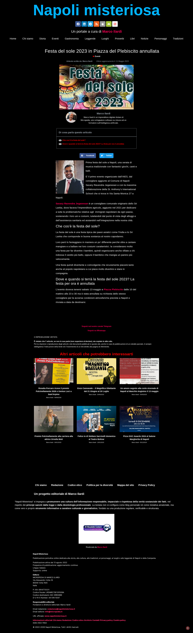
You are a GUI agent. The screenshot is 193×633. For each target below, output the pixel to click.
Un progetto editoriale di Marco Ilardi (59, 494)
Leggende (90, 38)
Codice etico (75, 485)
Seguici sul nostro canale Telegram (96, 326)
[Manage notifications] (188, 628)
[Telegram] (90, 24)
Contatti (96, 620)
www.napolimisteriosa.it (55, 616)
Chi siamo (27, 38)
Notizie (144, 38)
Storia (42, 38)
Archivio (88, 620)
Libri (132, 38)
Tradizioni (178, 38)
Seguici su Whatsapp (97, 330)
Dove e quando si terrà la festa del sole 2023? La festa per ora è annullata (93, 144)
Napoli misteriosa (96, 10)
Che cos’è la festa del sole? (74, 140)
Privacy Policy (146, 485)
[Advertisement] (96, 464)
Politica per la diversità (99, 485)
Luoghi (105, 38)
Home (13, 38)
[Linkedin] (84, 24)
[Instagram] (115, 24)
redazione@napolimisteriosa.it (61, 609)
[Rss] (96, 24)
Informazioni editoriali (42, 620)
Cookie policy (119, 620)
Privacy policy (106, 620)
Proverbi (119, 38)
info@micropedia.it (53, 611)
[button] (88, 155)
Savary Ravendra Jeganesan (72, 203)
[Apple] (102, 24)
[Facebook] (78, 24)
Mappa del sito (125, 485)
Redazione (57, 485)
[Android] (109, 24)
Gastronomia (72, 38)
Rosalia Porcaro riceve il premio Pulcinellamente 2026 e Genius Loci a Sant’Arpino (54, 391)
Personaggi (160, 38)
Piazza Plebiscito (113, 289)
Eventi (55, 38)
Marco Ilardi (112, 31)
